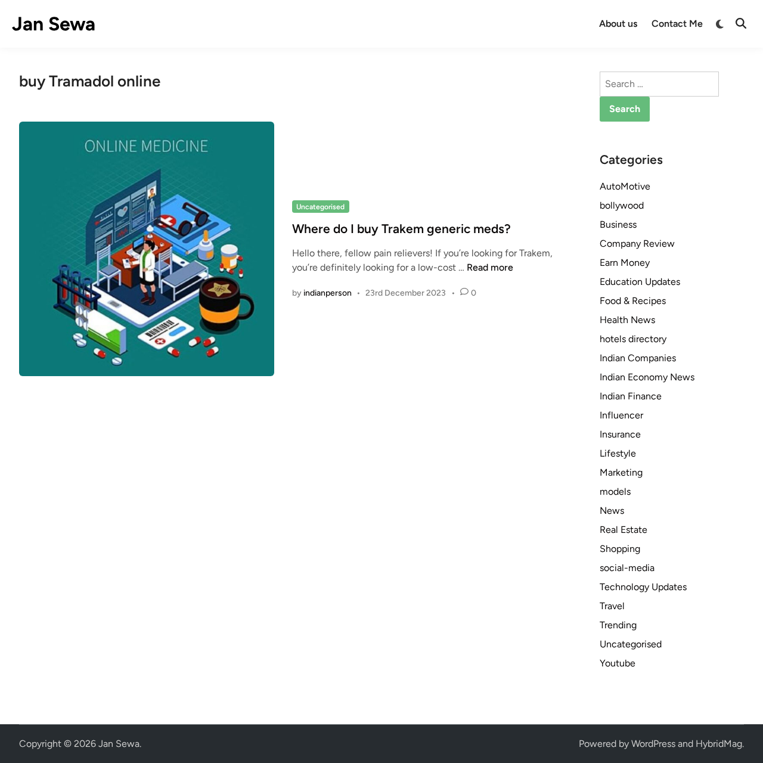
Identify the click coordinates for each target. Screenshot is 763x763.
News (612, 510)
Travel (612, 606)
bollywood (622, 205)
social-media (627, 567)
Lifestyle (618, 453)
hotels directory (633, 339)
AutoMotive (625, 186)
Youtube (617, 663)
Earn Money (625, 262)
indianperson (327, 293)
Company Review (637, 243)
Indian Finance (631, 396)
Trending (618, 625)
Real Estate (623, 529)
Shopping (620, 548)
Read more (490, 267)
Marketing (621, 472)
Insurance (620, 434)
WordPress (653, 743)
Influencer (621, 415)
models (615, 491)
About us (618, 23)
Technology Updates (643, 587)
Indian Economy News (647, 377)
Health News (627, 319)
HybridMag (719, 743)
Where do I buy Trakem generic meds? (401, 228)
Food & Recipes (633, 300)
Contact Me (677, 23)
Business (618, 224)
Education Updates (640, 281)
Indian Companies (638, 358)
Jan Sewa (53, 24)
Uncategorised (320, 207)
